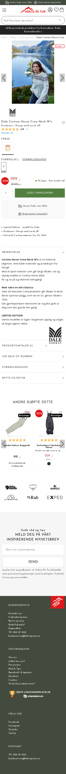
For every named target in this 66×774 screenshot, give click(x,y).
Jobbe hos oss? (16, 661)
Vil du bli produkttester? (21, 684)
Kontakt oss (15, 613)
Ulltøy (13, 37)
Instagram (14, 726)
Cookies (12, 680)
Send (33, 562)
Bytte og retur (16, 621)
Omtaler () (7, 133)
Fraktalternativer (17, 617)
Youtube (12, 729)
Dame (4, 37)
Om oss (12, 657)
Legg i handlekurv (40, 193)
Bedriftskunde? (16, 625)
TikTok (12, 733)
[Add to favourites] (63, 123)
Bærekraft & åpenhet (20, 672)
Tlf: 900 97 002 (17, 632)
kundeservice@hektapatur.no (24, 636)
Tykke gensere (26, 37)
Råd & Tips (14, 669)
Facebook (13, 722)
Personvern (14, 665)
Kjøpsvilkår (14, 628)
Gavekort (13, 676)
